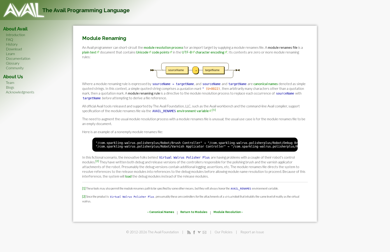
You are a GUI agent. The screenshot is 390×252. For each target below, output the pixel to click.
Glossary (12, 63)
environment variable (193, 111)
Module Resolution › (228, 212)
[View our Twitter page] (199, 232)
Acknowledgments (20, 92)
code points (160, 52)
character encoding (209, 52)
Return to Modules (193, 212)
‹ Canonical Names (160, 212)
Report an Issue (252, 232)
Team (10, 82)
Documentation (18, 58)
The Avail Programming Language (86, 10)
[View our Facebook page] (194, 232)
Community (15, 68)
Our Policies (223, 232)
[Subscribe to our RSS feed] (189, 232)
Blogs (10, 87)
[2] (97, 161)
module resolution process (163, 47)
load (128, 176)
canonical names (265, 84)
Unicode (142, 52)
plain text (89, 52)
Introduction (15, 34)
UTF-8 (187, 52)
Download (14, 49)
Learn (10, 53)
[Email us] (204, 232)
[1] (214, 109)
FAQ (9, 39)
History (12, 44)
